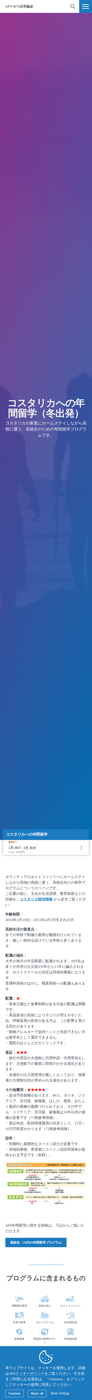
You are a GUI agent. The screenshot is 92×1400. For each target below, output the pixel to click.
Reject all (37, 1393)
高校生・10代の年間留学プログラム (36, 1242)
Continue (15, 1393)
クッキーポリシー (30, 1373)
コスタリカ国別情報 (36, 899)
